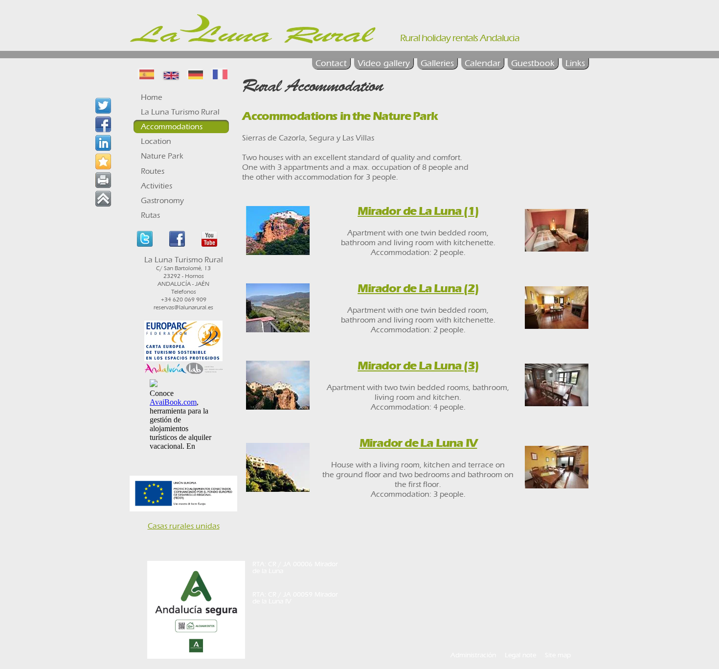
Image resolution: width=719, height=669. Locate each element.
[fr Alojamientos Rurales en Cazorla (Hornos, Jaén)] (220, 74)
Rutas (150, 215)
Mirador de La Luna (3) (418, 365)
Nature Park (162, 156)
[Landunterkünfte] (195, 74)
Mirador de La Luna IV (418, 443)
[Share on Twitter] (103, 106)
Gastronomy (162, 200)
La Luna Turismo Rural (180, 111)
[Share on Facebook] (103, 124)
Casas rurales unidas (184, 526)
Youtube (209, 239)
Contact (331, 63)
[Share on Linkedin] (103, 143)
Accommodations (171, 126)
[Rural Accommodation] (171, 74)
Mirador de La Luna (413, 288)
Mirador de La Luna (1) (418, 211)
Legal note (520, 655)
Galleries (437, 63)
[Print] (103, 180)
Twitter (145, 239)
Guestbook (533, 63)
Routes (152, 171)
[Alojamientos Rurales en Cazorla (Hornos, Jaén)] (146, 74)
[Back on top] (103, 199)
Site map (558, 655)
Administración (473, 655)
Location (156, 141)
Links (575, 63)
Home (151, 97)
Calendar (482, 63)
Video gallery (384, 63)
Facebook (177, 239)
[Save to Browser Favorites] (103, 161)
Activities (156, 185)
